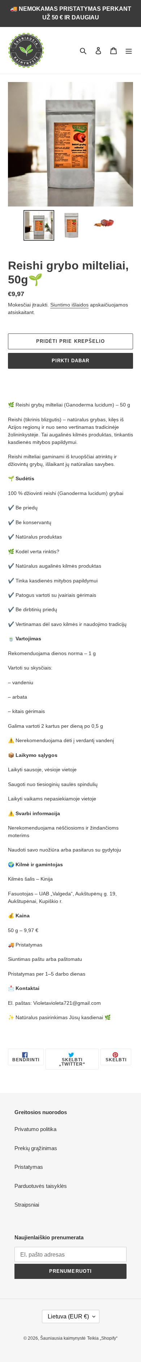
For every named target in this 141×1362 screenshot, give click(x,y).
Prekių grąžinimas (35, 1148)
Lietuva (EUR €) (68, 1316)
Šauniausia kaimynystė (63, 1338)
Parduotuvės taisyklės (40, 1186)
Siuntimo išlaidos (69, 305)
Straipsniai (26, 1205)
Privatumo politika (35, 1129)
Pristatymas (28, 1167)
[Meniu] (128, 50)
